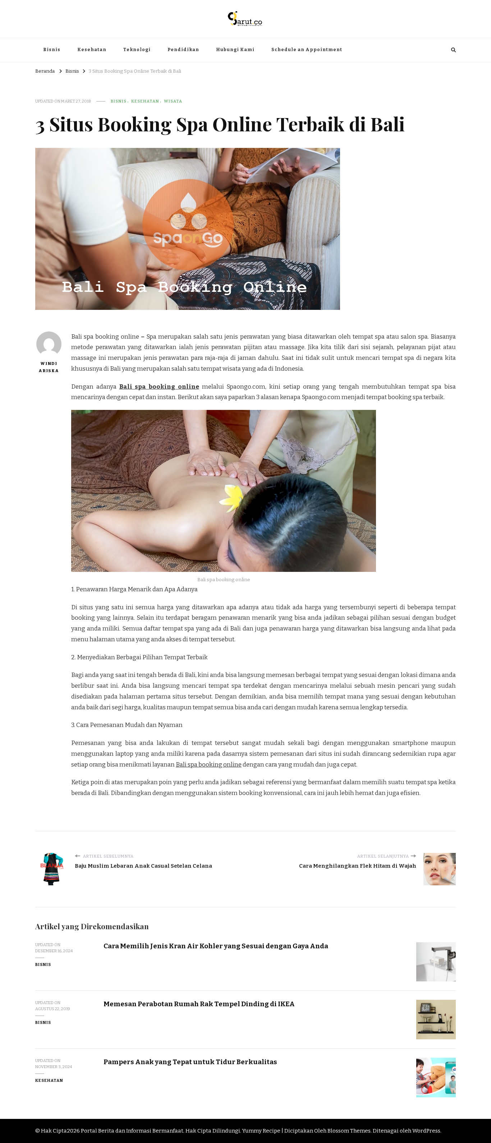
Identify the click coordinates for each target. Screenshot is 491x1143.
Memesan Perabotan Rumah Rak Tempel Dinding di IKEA (199, 1004)
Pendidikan (183, 49)
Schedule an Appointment (306, 49)
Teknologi (137, 49)
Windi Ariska (48, 367)
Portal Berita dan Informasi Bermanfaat (132, 1131)
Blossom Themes (349, 1131)
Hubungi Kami (235, 49)
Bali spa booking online (159, 386)
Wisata (173, 101)
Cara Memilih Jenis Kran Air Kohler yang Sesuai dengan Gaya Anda (216, 946)
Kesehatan (91, 49)
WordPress (426, 1131)
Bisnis (51, 49)
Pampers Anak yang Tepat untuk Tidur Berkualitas (190, 1062)
